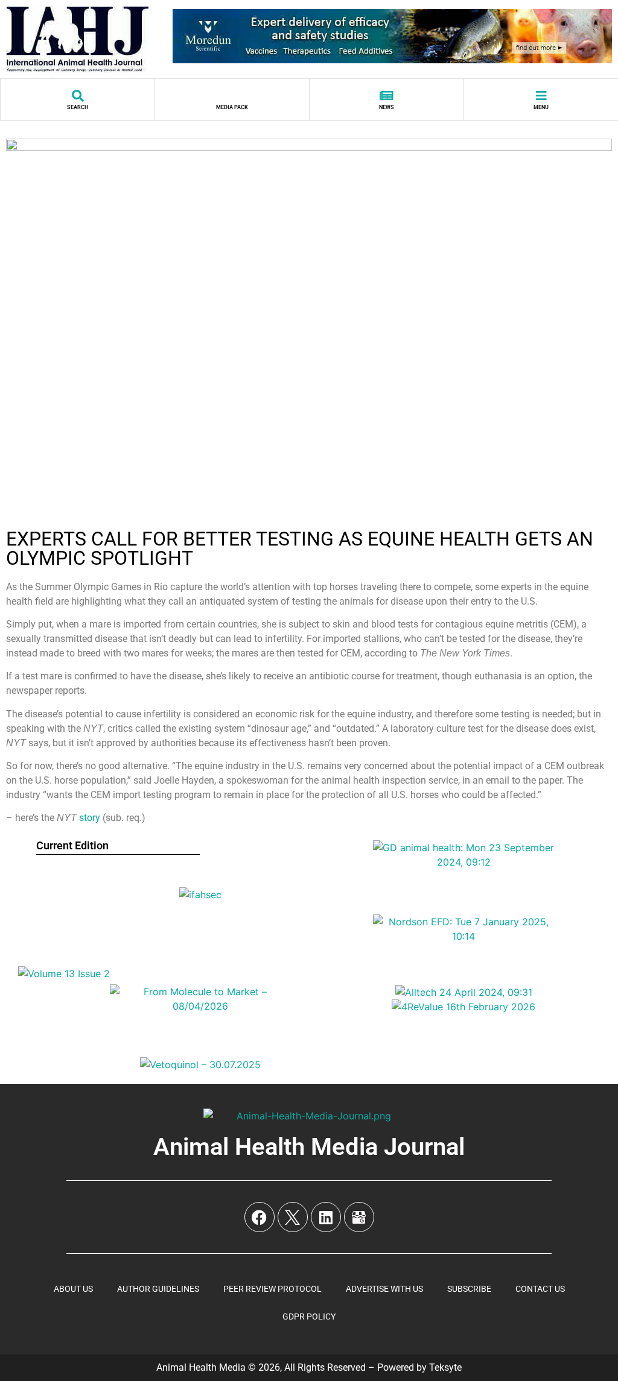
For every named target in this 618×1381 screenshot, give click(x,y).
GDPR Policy (309, 1316)
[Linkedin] (326, 1217)
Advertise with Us (384, 1289)
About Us (73, 1289)
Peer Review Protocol (272, 1289)
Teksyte (445, 1367)
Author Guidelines (158, 1289)
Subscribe (469, 1289)
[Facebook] (259, 1217)
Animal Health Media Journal (309, 1147)
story (89, 817)
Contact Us (540, 1289)
